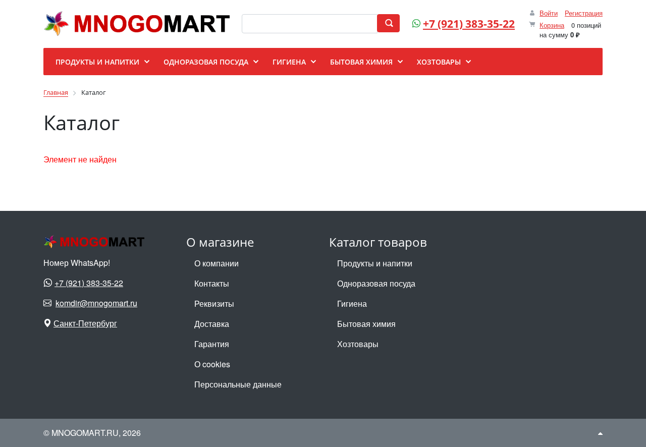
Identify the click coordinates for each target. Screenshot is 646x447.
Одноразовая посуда (376, 283)
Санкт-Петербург (85, 323)
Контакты (211, 283)
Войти (549, 13)
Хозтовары (358, 344)
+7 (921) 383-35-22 (469, 24)
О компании (216, 263)
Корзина (552, 25)
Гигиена (352, 303)
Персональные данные (238, 384)
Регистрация (584, 13)
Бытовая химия (366, 323)
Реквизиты (214, 303)
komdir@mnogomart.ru (96, 303)
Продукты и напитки (374, 263)
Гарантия (211, 344)
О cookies (212, 364)
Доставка (211, 323)
